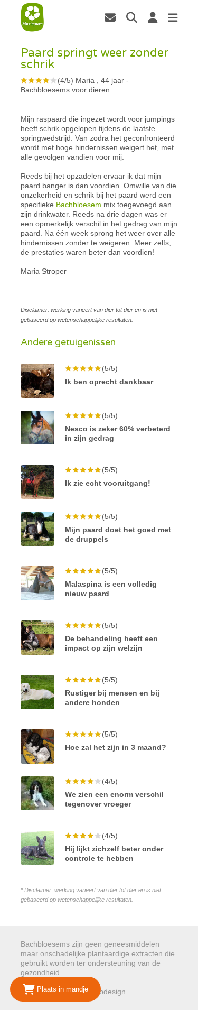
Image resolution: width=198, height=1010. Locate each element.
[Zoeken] (131, 17)
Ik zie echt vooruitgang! (107, 483)
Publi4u (140, 991)
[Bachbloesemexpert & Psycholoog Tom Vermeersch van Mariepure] (110, 17)
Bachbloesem (78, 204)
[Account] (152, 17)
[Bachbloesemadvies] (32, 17)
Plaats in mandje (61, 989)
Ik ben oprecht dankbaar (109, 381)
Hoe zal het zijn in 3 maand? (115, 747)
